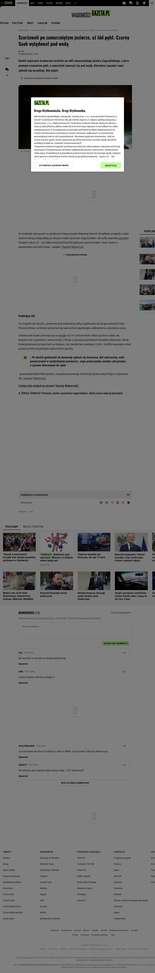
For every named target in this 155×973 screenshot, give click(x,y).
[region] (77, 134)
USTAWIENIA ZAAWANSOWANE (54, 165)
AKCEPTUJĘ (110, 165)
